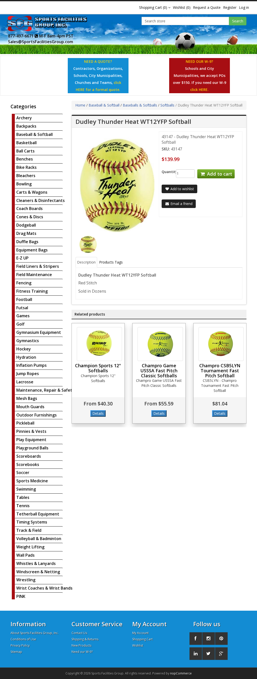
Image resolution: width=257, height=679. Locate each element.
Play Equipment (31, 439)
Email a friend (180, 203)
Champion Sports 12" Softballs (98, 368)
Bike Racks (26, 167)
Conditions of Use (23, 639)
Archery (24, 118)
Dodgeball (26, 225)
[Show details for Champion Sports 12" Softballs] (99, 344)
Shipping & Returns (85, 639)
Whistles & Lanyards (36, 563)
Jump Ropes (27, 373)
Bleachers (25, 175)
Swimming (26, 489)
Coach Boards (29, 208)
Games (23, 316)
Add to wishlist (181, 188)
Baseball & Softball (34, 134)
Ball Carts (25, 151)
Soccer (22, 472)
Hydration (26, 357)
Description (86, 262)
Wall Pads (25, 555)
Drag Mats (26, 233)
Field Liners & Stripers (37, 266)
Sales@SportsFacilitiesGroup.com (40, 41)
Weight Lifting (30, 547)
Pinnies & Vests (31, 431)
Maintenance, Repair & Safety (45, 390)
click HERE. (199, 89)
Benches (24, 159)
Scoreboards (28, 456)
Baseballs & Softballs (140, 105)
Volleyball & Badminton (38, 538)
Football (24, 299)
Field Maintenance (34, 274)
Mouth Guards (30, 406)
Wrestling (25, 580)
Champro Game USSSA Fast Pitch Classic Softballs (158, 370)
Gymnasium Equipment (38, 332)
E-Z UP (22, 258)
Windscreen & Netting (38, 571)
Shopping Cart (142, 639)
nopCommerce (181, 673)
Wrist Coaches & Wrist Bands (44, 588)
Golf (20, 324)
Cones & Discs (29, 217)
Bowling (24, 184)
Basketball (26, 142)
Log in (244, 7)
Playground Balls (32, 448)
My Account (140, 633)
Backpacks (26, 126)
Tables (22, 497)
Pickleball (25, 423)
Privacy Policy (20, 645)
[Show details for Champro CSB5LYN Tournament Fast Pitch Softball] (221, 344)
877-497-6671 (21, 36)
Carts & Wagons (31, 192)
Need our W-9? (82, 652)
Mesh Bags (26, 398)
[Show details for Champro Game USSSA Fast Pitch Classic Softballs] (160, 344)
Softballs (167, 105)
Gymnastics (27, 340)
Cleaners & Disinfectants (40, 200)
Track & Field (28, 530)
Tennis (23, 505)
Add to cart (219, 174)
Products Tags (111, 262)
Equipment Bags (32, 250)
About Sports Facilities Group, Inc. (34, 633)
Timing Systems (31, 522)
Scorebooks (27, 464)
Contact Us (79, 633)
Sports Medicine (32, 481)
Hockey (23, 349)
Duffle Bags (27, 241)
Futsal (22, 307)
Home (80, 105)
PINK (20, 596)
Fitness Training (32, 291)
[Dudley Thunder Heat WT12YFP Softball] (88, 244)
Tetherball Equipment (37, 514)
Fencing (23, 283)
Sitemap (16, 652)
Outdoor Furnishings (36, 415)
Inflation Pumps (31, 365)
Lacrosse (24, 382)
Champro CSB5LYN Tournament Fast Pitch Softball (219, 370)
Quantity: (165, 171)
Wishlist (137, 645)
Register (229, 7)
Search (237, 21)
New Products (81, 645)
